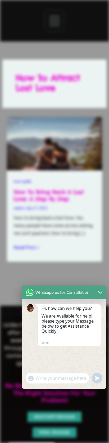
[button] (54, 20)
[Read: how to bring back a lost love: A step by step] (54, 143)
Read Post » (26, 247)
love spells (22, 181)
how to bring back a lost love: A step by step (49, 195)
